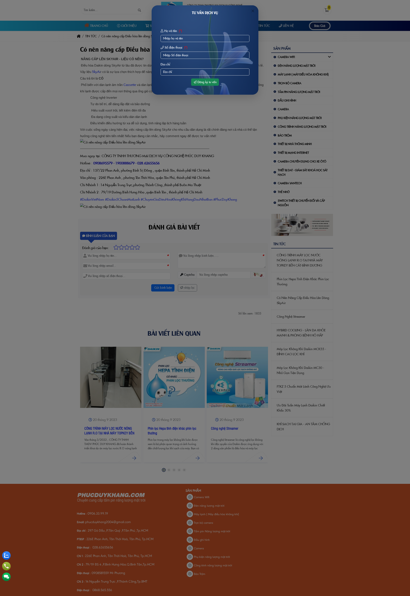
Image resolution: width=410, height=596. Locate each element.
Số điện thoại (175, 47)
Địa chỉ (165, 64)
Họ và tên (172, 31)
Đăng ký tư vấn (207, 82)
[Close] (253, 11)
